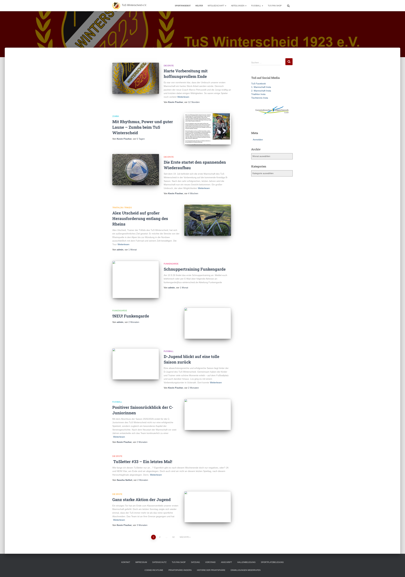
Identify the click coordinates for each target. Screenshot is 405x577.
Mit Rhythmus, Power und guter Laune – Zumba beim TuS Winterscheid (142, 127)
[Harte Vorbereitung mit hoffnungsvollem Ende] (135, 78)
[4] (263, 123)
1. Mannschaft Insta (261, 87)
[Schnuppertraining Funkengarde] (135, 279)
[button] (225, 6)
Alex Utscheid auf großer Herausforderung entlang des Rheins (140, 218)
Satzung (195, 562)
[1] (254, 123)
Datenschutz (159, 562)
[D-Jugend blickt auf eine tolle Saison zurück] (135, 363)
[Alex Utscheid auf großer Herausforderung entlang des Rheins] (207, 220)
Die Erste (169, 66)
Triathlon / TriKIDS (122, 208)
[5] (266, 123)
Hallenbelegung (246, 562)
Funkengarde (171, 264)
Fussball (256, 6)
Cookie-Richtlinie (154, 570)
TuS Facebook (258, 83)
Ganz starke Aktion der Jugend (141, 499)
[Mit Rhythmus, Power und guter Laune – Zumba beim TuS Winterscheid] (207, 128)
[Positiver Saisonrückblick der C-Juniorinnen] (207, 414)
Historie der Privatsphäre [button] (211, 570)
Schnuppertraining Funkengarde (195, 269)
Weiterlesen (183, 97)
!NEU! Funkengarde (130, 316)
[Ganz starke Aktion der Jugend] (207, 506)
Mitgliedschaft (216, 6)
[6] (269, 123)
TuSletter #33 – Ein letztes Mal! (142, 461)
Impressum (141, 562)
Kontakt (125, 562)
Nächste (184, 537)
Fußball (169, 351)
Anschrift (226, 562)
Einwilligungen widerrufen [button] (246, 570)
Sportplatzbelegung (272, 562)
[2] (257, 123)
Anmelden (258, 139)
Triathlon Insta (258, 94)
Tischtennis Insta (259, 98)
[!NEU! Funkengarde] (207, 323)
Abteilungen (238, 6)
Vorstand (210, 562)
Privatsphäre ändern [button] (180, 570)
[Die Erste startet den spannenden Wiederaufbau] (135, 169)
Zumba (115, 116)
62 (173, 537)
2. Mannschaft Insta (261, 90)
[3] (260, 123)
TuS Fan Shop (275, 6)
